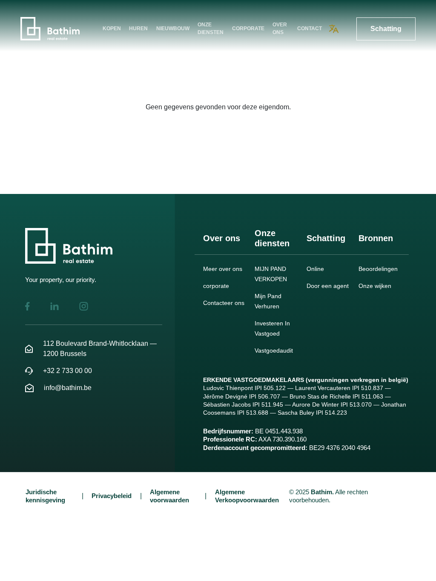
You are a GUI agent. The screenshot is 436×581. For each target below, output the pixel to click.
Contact (309, 28)
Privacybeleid (112, 495)
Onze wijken (375, 285)
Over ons (279, 28)
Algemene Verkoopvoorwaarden (247, 496)
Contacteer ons (223, 302)
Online (315, 268)
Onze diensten (211, 28)
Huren (138, 28)
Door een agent (328, 285)
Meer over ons (222, 268)
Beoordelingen (378, 268)
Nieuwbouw (172, 28)
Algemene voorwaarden (169, 496)
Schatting (386, 28)
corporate (248, 28)
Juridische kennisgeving (45, 496)
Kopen (112, 28)
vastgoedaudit (274, 350)
